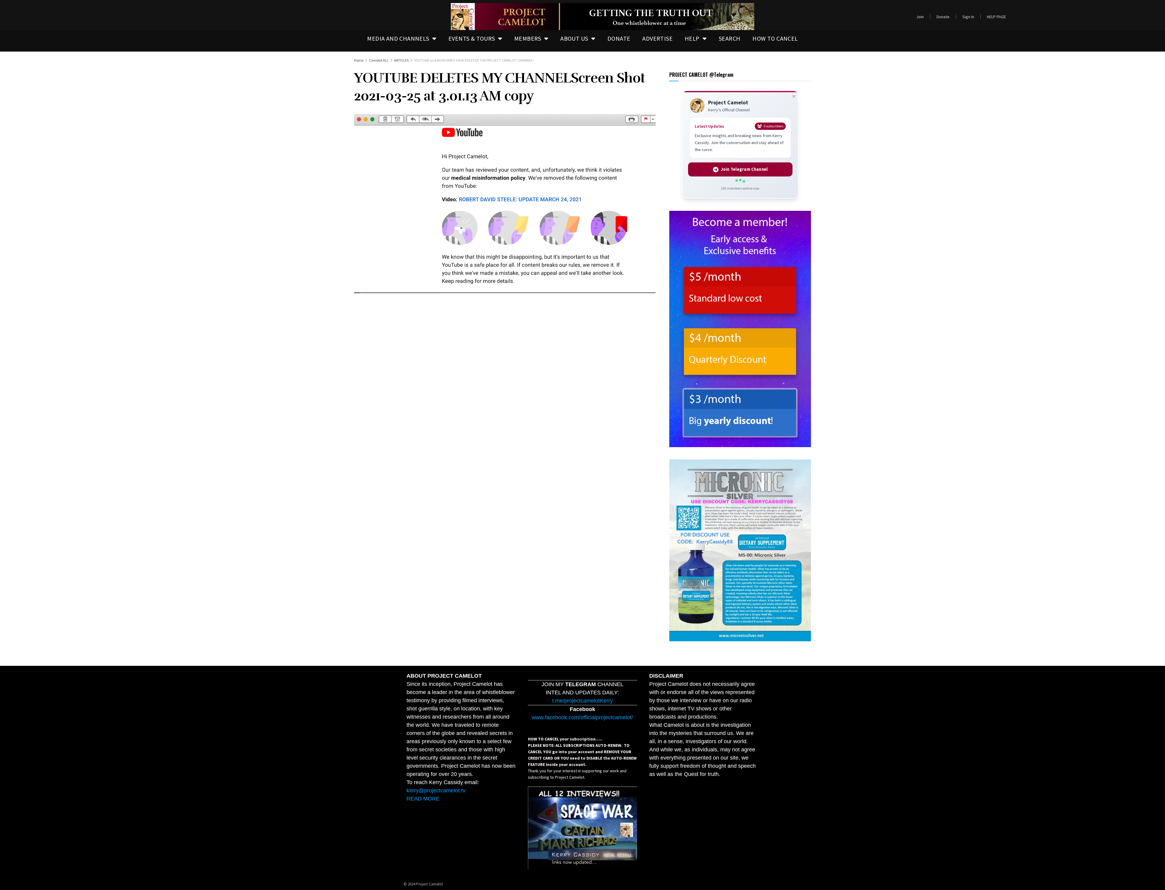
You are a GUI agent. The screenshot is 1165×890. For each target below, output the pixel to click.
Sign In (968, 16)
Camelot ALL (379, 60)
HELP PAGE (996, 16)
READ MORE (423, 799)
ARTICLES (401, 60)
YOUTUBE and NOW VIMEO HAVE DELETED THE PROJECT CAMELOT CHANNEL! (474, 60)
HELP (692, 38)
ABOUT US (574, 38)
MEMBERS (527, 38)
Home (358, 60)
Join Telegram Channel (744, 169)
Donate (943, 16)
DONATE (618, 38)
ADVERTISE (657, 38)
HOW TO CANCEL (775, 38)
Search (729, 38)
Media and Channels (398, 38)
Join (920, 16)
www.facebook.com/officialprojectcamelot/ (582, 717)
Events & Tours (471, 38)
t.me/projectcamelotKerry (582, 701)
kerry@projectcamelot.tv (436, 790)
